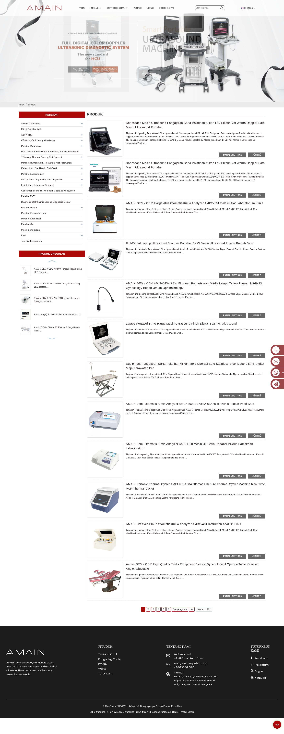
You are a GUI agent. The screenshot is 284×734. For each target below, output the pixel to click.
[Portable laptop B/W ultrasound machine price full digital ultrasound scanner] (105, 339)
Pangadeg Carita (109, 659)
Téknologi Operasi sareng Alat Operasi (41, 157)
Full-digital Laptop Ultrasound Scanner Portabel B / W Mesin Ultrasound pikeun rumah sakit (190, 243)
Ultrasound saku (169, 712)
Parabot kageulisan (31, 218)
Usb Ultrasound (97, 712)
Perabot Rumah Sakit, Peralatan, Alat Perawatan (46, 162)
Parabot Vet (27, 224)
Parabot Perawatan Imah (34, 213)
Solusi (150, 8)
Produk (94, 8)
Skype (259, 671)
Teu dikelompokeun (31, 241)
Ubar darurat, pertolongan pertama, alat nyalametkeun (50, 151)
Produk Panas (162, 706)
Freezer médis (187, 712)
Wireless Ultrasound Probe (127, 712)
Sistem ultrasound (30, 123)
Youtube (260, 678)
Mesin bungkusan (30, 229)
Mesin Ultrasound (151, 712)
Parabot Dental (29, 207)
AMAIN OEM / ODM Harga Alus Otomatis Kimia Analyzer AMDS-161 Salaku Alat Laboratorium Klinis (194, 203)
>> (191, 609)
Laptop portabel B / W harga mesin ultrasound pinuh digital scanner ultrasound (181, 323)
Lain (23, 235)
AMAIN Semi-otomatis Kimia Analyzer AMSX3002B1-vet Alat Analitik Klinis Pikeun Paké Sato (190, 403)
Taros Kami (166, 8)
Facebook (261, 658)
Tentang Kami (116, 8)
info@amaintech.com (188, 658)
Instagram (262, 665)
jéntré (256, 155)
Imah (81, 8)
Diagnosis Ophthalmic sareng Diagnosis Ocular (46, 202)
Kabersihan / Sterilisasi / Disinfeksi (39, 168)
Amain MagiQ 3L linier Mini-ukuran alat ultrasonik (57, 314)
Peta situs (176, 706)
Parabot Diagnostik (31, 146)
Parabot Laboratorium (32, 174)
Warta (137, 8)
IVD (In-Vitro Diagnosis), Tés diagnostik (41, 179)
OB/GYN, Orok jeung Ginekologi (38, 140)
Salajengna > (180, 609)
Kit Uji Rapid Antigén (31, 129)
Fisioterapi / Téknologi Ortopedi (37, 185)
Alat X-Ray (26, 134)
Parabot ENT (28, 196)
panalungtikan (232, 155)
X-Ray (110, 712)
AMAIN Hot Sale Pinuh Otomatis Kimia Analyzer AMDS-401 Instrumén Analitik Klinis (183, 524)
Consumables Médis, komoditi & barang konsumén (48, 190)
